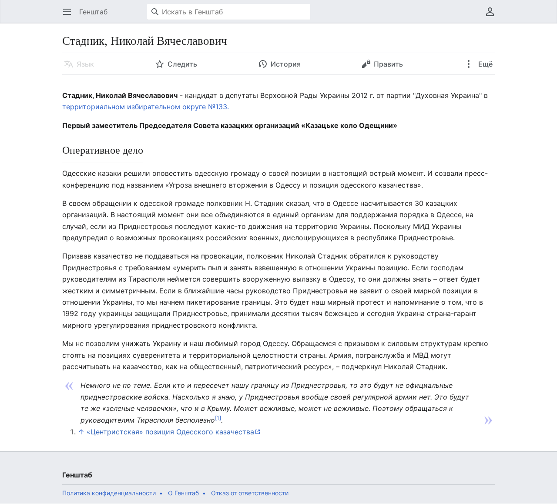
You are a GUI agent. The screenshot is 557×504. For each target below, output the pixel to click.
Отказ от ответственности (250, 493)
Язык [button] (85, 64)
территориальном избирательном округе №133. (145, 106)
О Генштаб (183, 493)
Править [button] (388, 64)
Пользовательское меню (493, 16)
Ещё (484, 64)
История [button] (286, 64)
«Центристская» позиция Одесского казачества (170, 431)
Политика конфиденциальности (109, 493)
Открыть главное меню (70, 16)
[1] (218, 417)
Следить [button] (182, 64)
